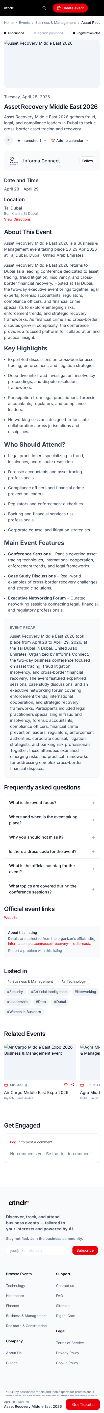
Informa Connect (41, 160)
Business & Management (55, 22)
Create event (73, 8)
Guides (11, 1363)
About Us (13, 1353)
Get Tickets (83, 1404)
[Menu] (95, 8)
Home (9, 22)
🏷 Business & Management (30, 981)
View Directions (17, 219)
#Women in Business (24, 1012)
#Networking (85, 991)
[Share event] (8, 140)
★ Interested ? (29, 140)
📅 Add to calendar (67, 140)
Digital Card (65, 1316)
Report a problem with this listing (35, 950)
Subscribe (85, 1250)
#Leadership (17, 1001)
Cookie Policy (67, 1363)
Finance (12, 1305)
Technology (15, 1285)
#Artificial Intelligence (49, 991)
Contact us (65, 1285)
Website (10, 917)
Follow (87, 161)
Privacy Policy (67, 1353)
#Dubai (60, 1001)
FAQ (59, 1295)
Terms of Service (70, 1343)
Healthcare (15, 1295)
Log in (15, 1142)
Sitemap (63, 1305)
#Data (41, 1001)
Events (24, 22)
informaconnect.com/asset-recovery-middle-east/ (49, 943)
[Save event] (66, 1085)
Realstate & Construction (26, 1326)
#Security (15, 991)
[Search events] (44, 8)
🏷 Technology (74, 981)
